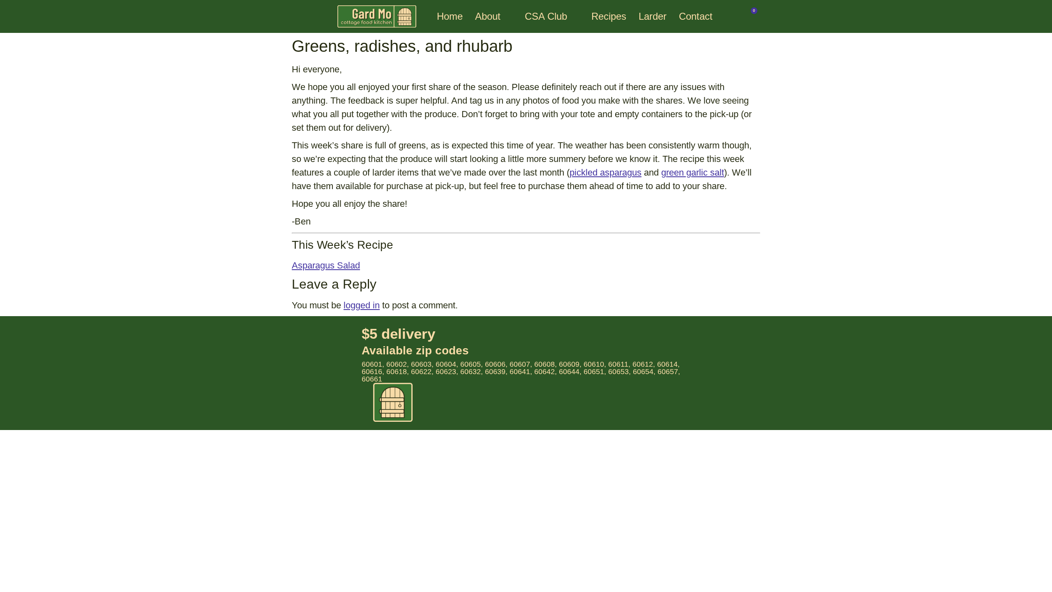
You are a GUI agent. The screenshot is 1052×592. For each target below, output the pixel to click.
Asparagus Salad (326, 265)
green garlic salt (692, 172)
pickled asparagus (605, 172)
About (488, 16)
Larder (653, 16)
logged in (362, 305)
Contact (696, 16)
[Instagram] (741, 410)
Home (450, 16)
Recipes (608, 16)
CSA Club (546, 16)
